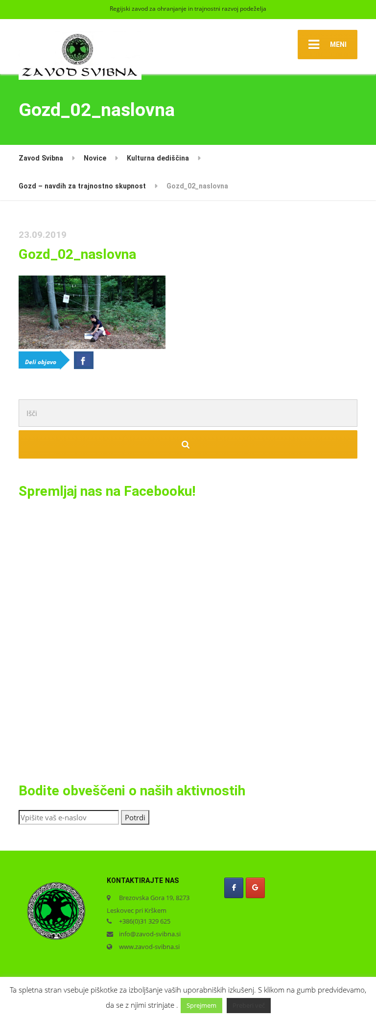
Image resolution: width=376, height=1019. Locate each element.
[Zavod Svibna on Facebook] (233, 888)
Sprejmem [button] (201, 1005)
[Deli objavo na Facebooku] (84, 360)
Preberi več (249, 1005)
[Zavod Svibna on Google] (255, 888)
